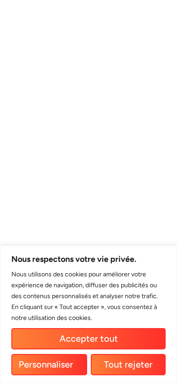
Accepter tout (88, 338)
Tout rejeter (128, 364)
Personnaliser (46, 364)
